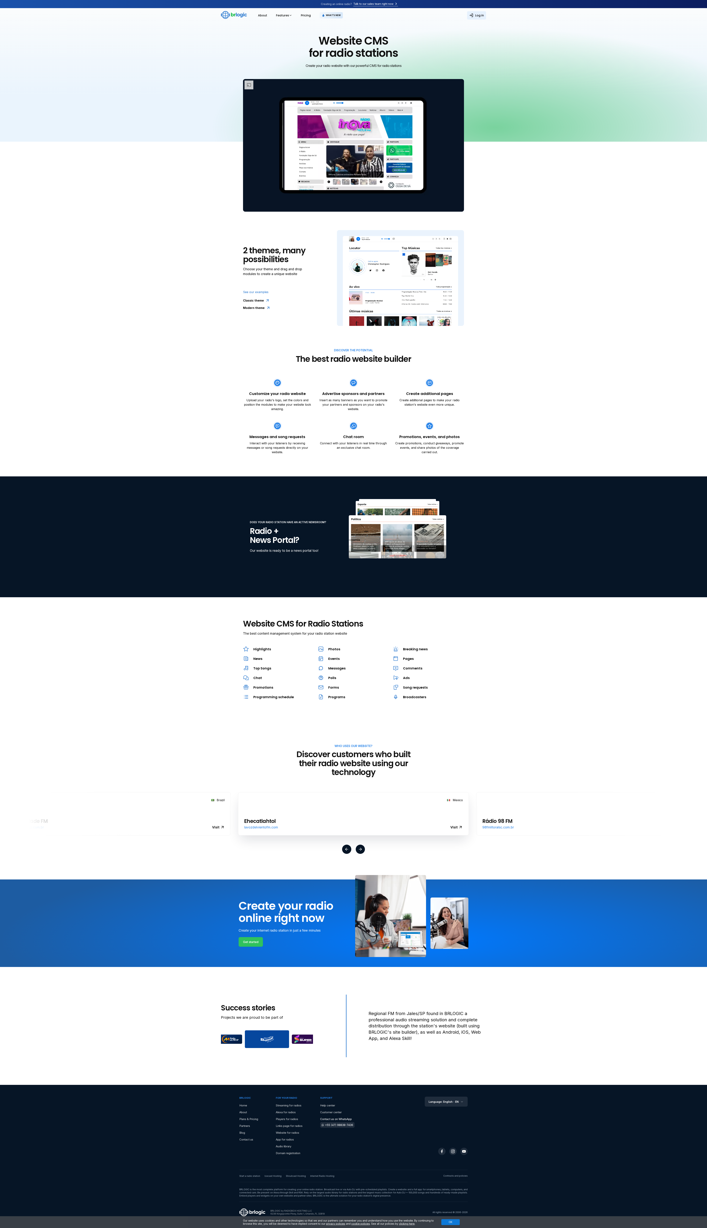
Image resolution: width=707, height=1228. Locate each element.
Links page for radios (289, 1126)
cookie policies (360, 1223)
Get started (250, 942)
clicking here (407, 1223)
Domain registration (288, 1153)
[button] (230, 1039)
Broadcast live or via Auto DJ (339, 1189)
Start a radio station (249, 1176)
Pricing (306, 15)
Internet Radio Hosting (322, 1176)
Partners (244, 1126)
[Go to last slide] (346, 849)
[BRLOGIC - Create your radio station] (234, 15)
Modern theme (254, 308)
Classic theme (253, 300)
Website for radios (287, 1132)
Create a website (397, 1189)
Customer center (331, 1112)
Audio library (283, 1146)
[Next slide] (360, 849)
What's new (333, 15)
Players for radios (287, 1119)
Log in (479, 15)
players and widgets (259, 1195)
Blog (242, 1132)
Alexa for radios (286, 1112)
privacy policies (335, 1223)
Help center (327, 1105)
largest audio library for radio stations (337, 1192)
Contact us (246, 1139)
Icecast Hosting (273, 1176)
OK (450, 1222)
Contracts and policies (455, 1175)
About (262, 15)
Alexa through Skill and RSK (288, 1192)
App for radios (285, 1139)
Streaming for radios (288, 1105)
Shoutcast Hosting (296, 1176)
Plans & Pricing (248, 1119)
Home (243, 1105)
